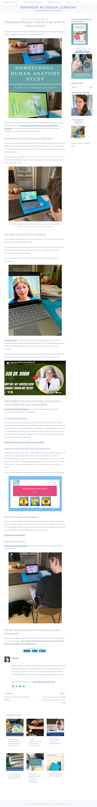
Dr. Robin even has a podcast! (14, 535)
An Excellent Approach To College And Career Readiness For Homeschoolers (35, 778)
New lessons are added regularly (15, 546)
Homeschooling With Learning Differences (35, 19)
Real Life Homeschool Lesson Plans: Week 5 (17, 697)
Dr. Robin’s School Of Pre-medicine (16, 409)
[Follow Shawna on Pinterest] (23, 686)
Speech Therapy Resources (32, 2)
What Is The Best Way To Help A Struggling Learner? (55, 741)
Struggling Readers (10, 2)
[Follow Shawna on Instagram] (16, 686)
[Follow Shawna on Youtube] (20, 686)
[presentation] (15, 727)
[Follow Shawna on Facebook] (13, 686)
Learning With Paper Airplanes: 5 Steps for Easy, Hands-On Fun (14, 776)
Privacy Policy (66, 804)
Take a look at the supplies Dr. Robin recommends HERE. (24, 442)
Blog (77, 2)
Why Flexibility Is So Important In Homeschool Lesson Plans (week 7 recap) (53, 698)
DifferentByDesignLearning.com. (44, 682)
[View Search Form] (94, 2)
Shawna (15, 658)
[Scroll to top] (93, 804)
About (68, 2)
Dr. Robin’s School (10, 340)
